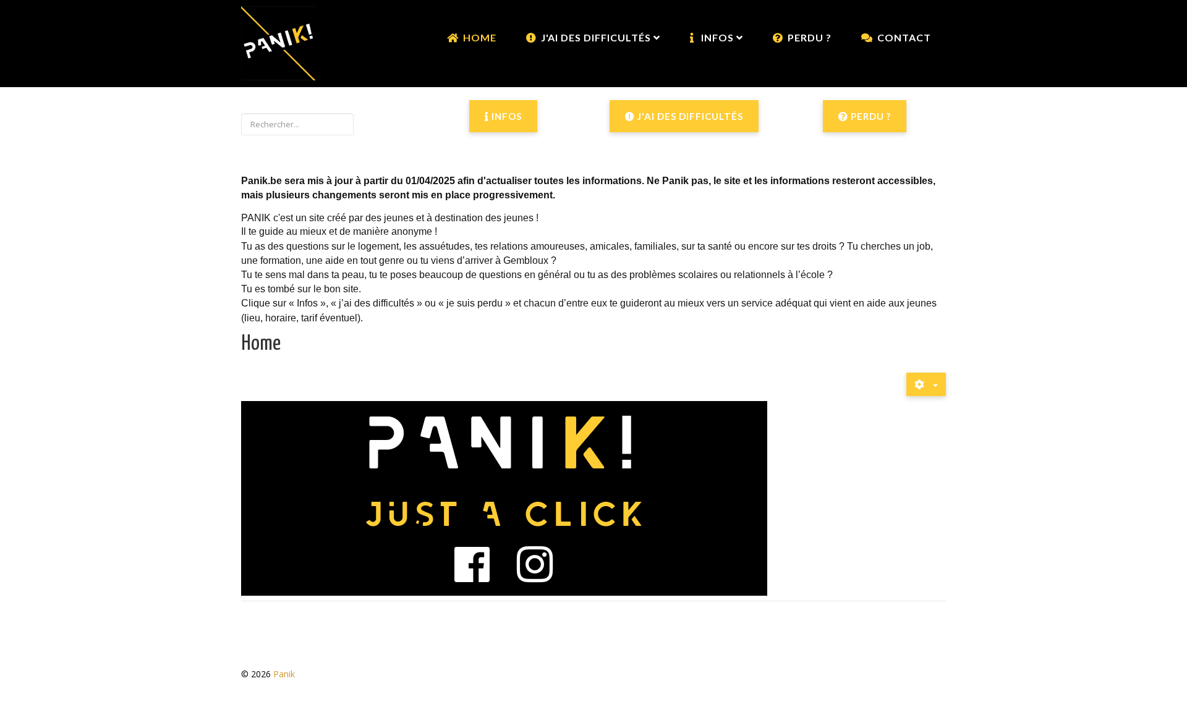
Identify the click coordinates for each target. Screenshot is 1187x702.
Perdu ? (810, 37)
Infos (505, 116)
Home (479, 37)
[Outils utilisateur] (926, 384)
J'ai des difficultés (689, 116)
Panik (284, 674)
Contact (904, 37)
